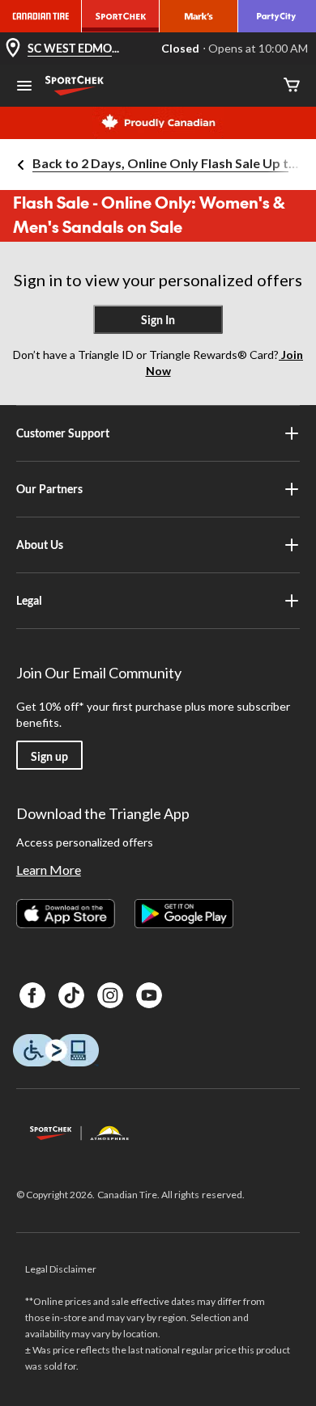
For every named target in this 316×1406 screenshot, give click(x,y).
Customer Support (62, 433)
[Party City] (277, 16)
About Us (39, 544)
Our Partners (49, 489)
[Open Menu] (24, 87)
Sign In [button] (158, 320)
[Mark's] (198, 16)
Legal (29, 600)
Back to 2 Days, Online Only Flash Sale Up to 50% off (167, 163)
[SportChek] (121, 16)
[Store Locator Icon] (13, 49)
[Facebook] (32, 995)
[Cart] (291, 86)
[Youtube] (149, 995)
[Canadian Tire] (41, 16)
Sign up (49, 756)
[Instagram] (110, 995)
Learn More (48, 869)
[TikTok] (71, 995)
